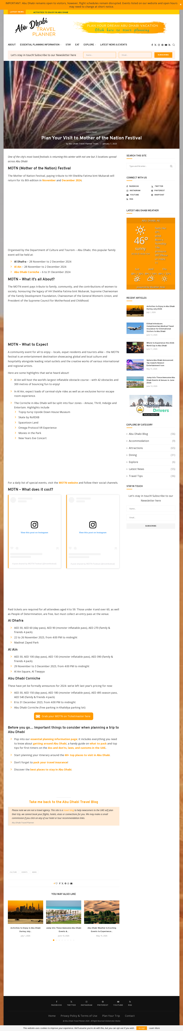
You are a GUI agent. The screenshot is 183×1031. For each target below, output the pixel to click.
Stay (68, 44)
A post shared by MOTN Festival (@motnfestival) (34, 563)
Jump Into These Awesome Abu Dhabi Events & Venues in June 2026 (161, 380)
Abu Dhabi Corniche (27, 272)
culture (13, 872)
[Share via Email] (71, 883)
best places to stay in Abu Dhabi (50, 769)
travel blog (68, 810)
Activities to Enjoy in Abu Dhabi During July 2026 (60, 12)
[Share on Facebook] (59, 883)
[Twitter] (155, 45)
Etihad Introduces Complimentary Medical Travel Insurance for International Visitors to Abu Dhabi (160, 328)
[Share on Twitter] (62, 883)
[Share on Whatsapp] (68, 883)
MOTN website (68, 482)
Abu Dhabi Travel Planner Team (83, 143)
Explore (89, 44)
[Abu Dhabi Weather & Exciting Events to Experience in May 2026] (101, 912)
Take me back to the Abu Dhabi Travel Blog (63, 802)
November (49, 180)
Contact (130, 1015)
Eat (77, 44)
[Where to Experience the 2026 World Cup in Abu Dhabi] (135, 347)
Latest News (152, 469)
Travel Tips (152, 476)
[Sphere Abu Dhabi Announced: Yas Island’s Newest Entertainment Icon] (135, 365)
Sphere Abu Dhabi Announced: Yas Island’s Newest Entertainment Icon (160, 363)
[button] (28, 12)
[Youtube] (166, 45)
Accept (142, 1028)
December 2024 (71, 180)
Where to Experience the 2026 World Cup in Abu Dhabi (160, 344)
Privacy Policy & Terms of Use (79, 1015)
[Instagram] (159, 45)
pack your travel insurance (50, 762)
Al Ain (18, 266)
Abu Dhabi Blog (152, 434)
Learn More (154, 1028)
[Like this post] (56, 883)
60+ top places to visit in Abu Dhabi (87, 755)
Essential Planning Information (39, 44)
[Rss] (169, 45)
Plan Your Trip (111, 1015)
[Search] (173, 45)
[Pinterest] (162, 45)
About (12, 44)
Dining (152, 455)
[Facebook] (152, 45)
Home (52, 1015)
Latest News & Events (113, 44)
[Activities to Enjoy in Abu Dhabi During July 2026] (25, 912)
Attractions (152, 448)
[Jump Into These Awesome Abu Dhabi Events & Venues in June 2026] (63, 912)
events (24, 872)
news (34, 872)
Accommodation (152, 441)
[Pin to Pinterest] (65, 883)
